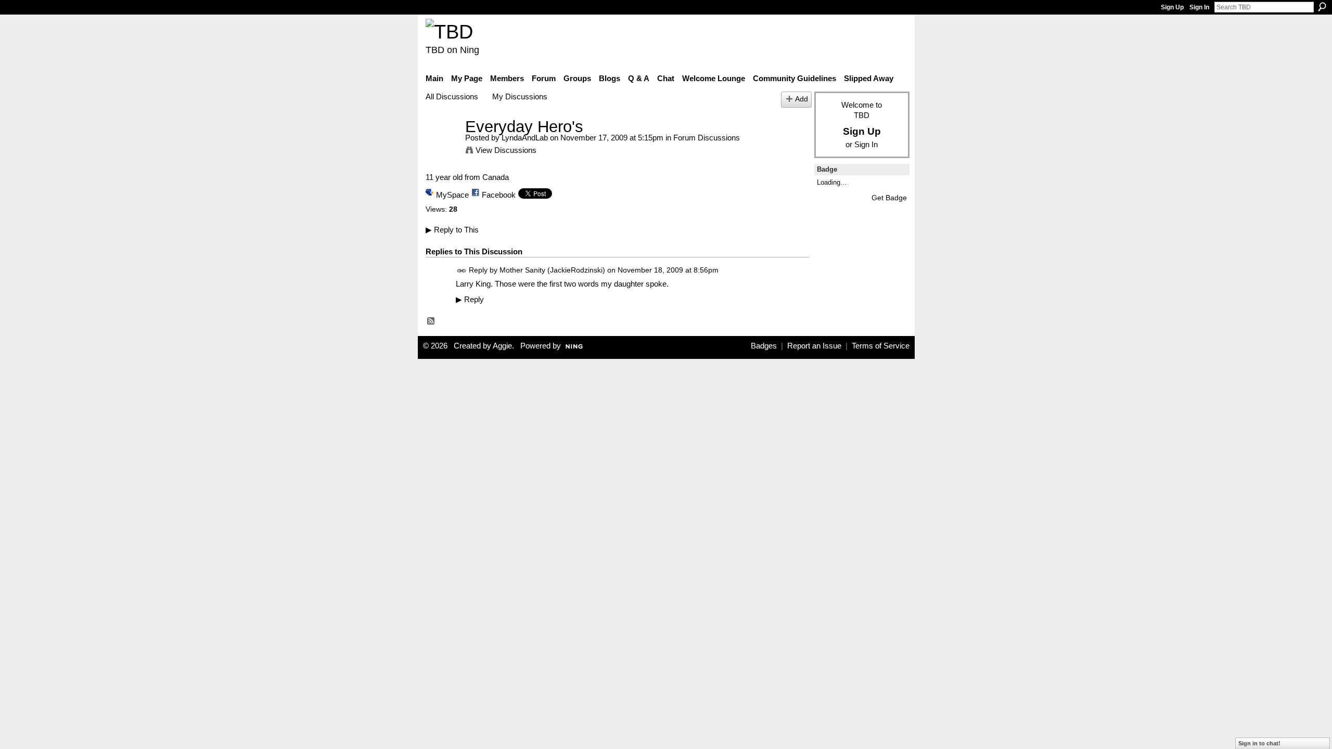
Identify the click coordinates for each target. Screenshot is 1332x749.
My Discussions (519, 96)
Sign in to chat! (1259, 743)
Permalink (462, 271)
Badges (764, 346)
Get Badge (889, 197)
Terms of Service (881, 346)
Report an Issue (814, 346)
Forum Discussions (706, 137)
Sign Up (1172, 7)
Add (801, 99)
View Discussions (506, 150)
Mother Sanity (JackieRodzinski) (552, 270)
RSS (431, 321)
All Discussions (452, 96)
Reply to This (452, 229)
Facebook (499, 194)
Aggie (502, 346)
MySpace (452, 194)
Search (1322, 6)
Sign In (1199, 7)
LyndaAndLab (525, 137)
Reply (470, 299)
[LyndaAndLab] (442, 146)
